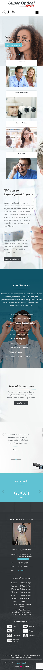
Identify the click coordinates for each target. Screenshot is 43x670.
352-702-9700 (23, 563)
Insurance (21, 62)
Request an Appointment (21, 92)
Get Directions (23, 559)
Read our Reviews (21, 123)
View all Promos (21, 403)
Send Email (21, 570)
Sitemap (24, 663)
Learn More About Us (13, 45)
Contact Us (21, 153)
